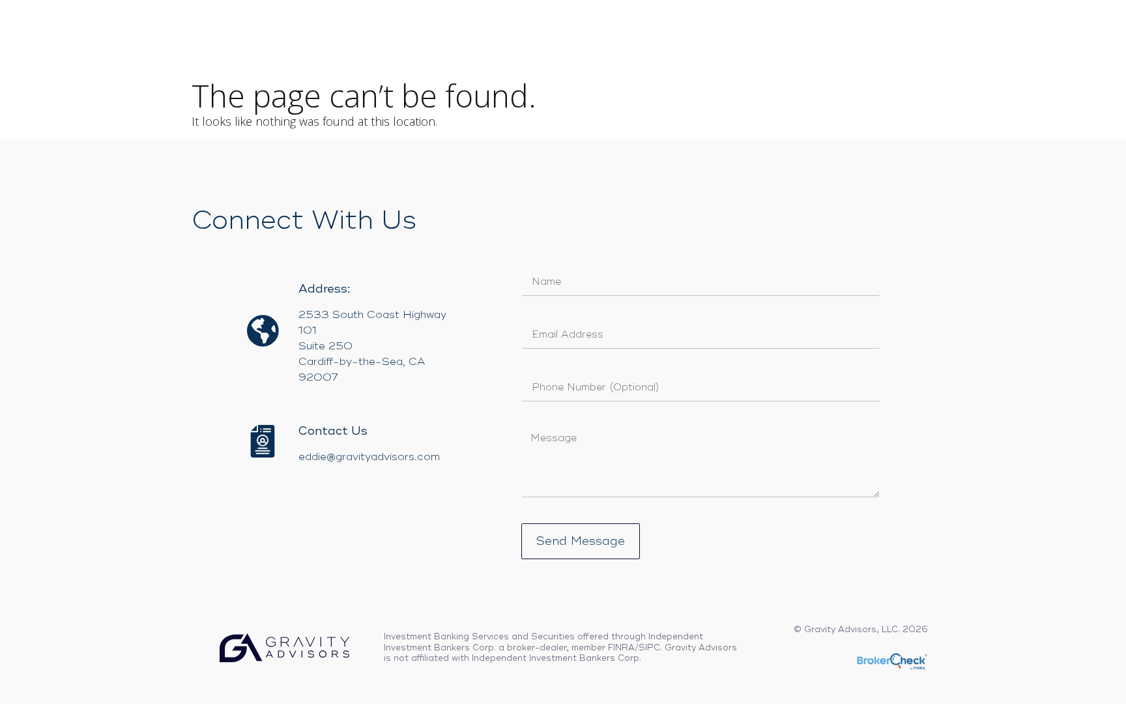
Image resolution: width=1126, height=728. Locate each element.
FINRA (621, 648)
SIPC (649, 648)
